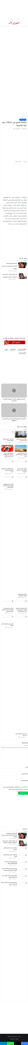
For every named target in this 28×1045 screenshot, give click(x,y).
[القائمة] (2, 23)
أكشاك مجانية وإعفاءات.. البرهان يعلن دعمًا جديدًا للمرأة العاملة (8, 486)
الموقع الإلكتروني (24, 780)
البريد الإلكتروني (24, 773)
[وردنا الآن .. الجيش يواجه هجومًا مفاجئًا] (7, 434)
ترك (25, 205)
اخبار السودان (23, 119)
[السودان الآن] (14, 23)
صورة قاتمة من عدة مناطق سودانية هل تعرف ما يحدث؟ (7, 470)
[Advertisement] (14, 9)
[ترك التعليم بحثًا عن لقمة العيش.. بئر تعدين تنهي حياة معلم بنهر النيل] (21, 603)
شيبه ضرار (22, 353)
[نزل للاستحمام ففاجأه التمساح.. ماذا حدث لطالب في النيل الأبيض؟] (7, 603)
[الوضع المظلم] (26, 23)
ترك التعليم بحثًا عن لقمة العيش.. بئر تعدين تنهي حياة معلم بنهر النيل (21, 610)
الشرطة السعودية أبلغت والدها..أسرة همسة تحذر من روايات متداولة (9, 266)
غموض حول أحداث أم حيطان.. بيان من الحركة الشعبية (22, 470)
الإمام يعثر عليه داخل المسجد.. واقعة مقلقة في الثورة (21, 455)
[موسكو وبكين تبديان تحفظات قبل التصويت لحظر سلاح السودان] (7, 448)
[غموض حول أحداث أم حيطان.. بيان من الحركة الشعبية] (21, 464)
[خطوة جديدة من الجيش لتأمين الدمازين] (21, 434)
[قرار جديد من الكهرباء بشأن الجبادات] (7, 619)
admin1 (24, 161)
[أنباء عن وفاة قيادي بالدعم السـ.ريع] (21, 674)
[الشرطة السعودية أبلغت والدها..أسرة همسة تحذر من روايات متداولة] (22, 265)
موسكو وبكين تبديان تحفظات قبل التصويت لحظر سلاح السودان (8, 455)
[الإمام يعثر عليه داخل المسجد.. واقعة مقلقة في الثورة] (21, 448)
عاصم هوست (12, 1039)
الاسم (26, 767)
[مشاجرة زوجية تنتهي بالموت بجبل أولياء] (21, 534)
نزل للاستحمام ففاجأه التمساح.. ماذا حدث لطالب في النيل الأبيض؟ (7, 610)
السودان (12, 349)
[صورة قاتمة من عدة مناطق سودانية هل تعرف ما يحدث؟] (7, 464)
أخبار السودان (21, 349)
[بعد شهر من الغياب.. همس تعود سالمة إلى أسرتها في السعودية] (22, 276)
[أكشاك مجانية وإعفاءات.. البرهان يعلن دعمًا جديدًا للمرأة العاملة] (7, 479)
